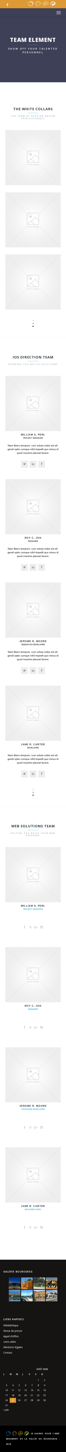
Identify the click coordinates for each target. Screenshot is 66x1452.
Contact (7, 1352)
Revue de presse (12, 1330)
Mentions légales (13, 1347)
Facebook (34, 165)
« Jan (6, 1409)
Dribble (35, 227)
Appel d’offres (11, 1336)
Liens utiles (9, 1341)
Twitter (22, 165)
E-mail (44, 227)
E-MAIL (44, 165)
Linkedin (44, 290)
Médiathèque (10, 1325)
